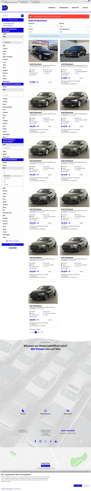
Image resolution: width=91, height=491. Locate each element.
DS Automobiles (7, 107)
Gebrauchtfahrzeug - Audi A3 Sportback (43, 63)
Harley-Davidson (8, 56)
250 (42, 332)
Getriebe (61, 23)
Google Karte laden (45, 465)
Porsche (5, 221)
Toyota (5, 131)
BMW (4, 188)
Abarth (5, 162)
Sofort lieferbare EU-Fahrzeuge (10, 30)
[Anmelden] (80, 1)
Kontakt (85, 7)
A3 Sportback (7, 42)
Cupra (4, 51)
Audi (4, 36)
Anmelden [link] (13, 244)
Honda (4, 202)
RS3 (5, 182)
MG (4, 118)
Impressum (17, 489)
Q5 (4, 180)
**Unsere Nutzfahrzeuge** (9, 23)
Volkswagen (6, 81)
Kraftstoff (31, 23)
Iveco (4, 62)
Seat (4, 76)
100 (38, 332)
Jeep (4, 65)
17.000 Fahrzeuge (12, 20)
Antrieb (30, 29)
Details (49, 82)
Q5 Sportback (7, 148)
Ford (4, 54)
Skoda (4, 78)
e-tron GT (6, 95)
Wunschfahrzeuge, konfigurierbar (9, 140)
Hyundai (5, 59)
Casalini (5, 48)
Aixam (4, 34)
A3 (4, 93)
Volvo (4, 137)
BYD (4, 45)
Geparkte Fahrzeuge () (13, 241)
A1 (4, 40)
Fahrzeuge (51, 7)
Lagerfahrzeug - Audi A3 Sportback (74, 63)
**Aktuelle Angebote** (8, 25)
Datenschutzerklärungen (45, 468)
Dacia (4, 104)
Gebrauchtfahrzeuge (10, 159)
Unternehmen (63, 7)
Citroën (5, 101)
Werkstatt (75, 7)
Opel (4, 67)
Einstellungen (86, 485)
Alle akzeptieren (78, 485)
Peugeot (5, 70)
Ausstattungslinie (64, 29)
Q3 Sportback (7, 178)
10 (30, 332)
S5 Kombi (6, 184)
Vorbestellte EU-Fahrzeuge (12, 84)
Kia (4, 210)
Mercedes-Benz (7, 212)
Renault (5, 73)
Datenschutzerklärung (7, 489)
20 (33, 332)
